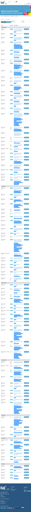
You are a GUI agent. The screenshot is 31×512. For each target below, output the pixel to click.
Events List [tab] (2, 19)
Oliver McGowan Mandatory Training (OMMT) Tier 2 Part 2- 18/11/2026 (18, 326)
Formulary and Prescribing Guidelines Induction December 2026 (18, 377)
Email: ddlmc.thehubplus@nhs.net (5, 498)
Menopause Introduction (17, 220)
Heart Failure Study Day (17, 209)
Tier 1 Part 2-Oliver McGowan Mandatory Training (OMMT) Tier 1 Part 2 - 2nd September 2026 (18, 30)
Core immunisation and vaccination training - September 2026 (18, 149)
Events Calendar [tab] (7, 19)
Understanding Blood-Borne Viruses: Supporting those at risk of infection (18, 418)
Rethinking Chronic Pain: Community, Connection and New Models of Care (18, 195)
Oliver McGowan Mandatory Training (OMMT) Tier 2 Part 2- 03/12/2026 (18, 386)
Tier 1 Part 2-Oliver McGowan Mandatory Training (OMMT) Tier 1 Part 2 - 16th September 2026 (18, 96)
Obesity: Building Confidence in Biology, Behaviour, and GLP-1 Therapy (18, 43)
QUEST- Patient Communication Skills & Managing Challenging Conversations (18, 454)
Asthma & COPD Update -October (18, 203)
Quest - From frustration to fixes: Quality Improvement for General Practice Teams (18, 229)
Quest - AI (15, 477)
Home (11, 488)
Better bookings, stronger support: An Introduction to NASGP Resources (18, 170)
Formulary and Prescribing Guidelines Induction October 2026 (18, 189)
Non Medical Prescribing (17, 199)
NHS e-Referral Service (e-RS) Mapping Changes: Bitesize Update (18, 104)
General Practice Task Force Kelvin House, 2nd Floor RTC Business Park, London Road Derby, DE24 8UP (5, 494)
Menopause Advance (16, 298)
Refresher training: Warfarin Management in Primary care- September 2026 (18, 166)
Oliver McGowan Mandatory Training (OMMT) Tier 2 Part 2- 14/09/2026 (18, 81)
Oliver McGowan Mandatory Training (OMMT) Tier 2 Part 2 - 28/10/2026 (18, 279)
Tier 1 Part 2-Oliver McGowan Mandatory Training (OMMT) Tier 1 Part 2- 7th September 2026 (18, 38)
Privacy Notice (13, 490)
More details (26, 29)
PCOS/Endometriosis (17, 444)
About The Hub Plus (13, 489)
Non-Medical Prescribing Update (18, 137)
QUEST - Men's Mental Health (18, 307)
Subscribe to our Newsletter (26, 487)
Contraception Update (17, 314)
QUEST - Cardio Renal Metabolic (18, 450)
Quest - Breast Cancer (17, 233)
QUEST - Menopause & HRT (17, 469)
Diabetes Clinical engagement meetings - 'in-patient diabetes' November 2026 (18, 330)
